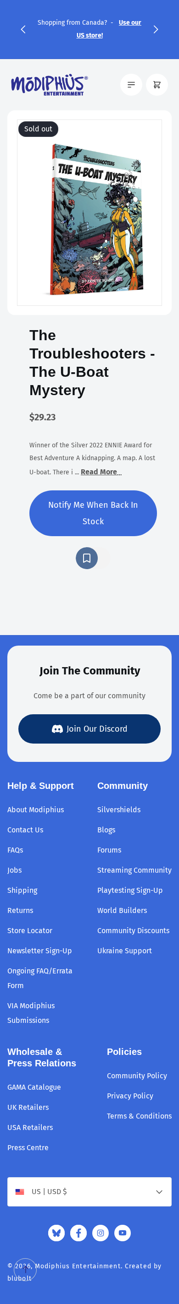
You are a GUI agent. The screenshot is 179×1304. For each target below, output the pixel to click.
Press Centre (28, 1147)
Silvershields (118, 809)
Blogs (106, 830)
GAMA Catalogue (34, 1087)
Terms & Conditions (139, 1116)
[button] (23, 29)
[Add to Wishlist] (93, 558)
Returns (20, 910)
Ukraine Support (124, 950)
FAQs (15, 850)
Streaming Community (134, 870)
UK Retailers (28, 1107)
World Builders (122, 910)
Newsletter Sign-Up (39, 950)
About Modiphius (35, 809)
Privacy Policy (130, 1096)
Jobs (14, 870)
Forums (109, 850)
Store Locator (29, 930)
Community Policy (137, 1075)
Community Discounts (133, 930)
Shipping (22, 890)
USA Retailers (30, 1127)
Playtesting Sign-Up (130, 890)
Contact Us (25, 830)
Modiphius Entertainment (78, 1266)
